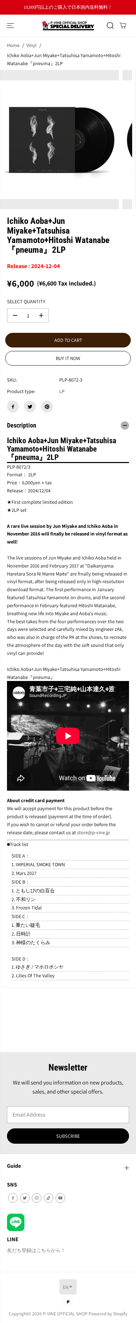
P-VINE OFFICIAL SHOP (65, 1313)
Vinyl (32, 45)
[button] (11, 26)
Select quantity (26, 301)
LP (62, 391)
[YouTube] (60, 1198)
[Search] (110, 25)
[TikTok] (48, 1198)
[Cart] (122, 25)
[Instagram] (37, 1198)
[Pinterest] (47, 407)
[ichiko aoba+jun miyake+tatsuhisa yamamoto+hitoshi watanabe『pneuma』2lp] (59, 139)
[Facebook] (13, 407)
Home (13, 45)
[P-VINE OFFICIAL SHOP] (68, 25)
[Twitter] (30, 407)
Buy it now (68, 358)
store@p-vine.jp (93, 832)
